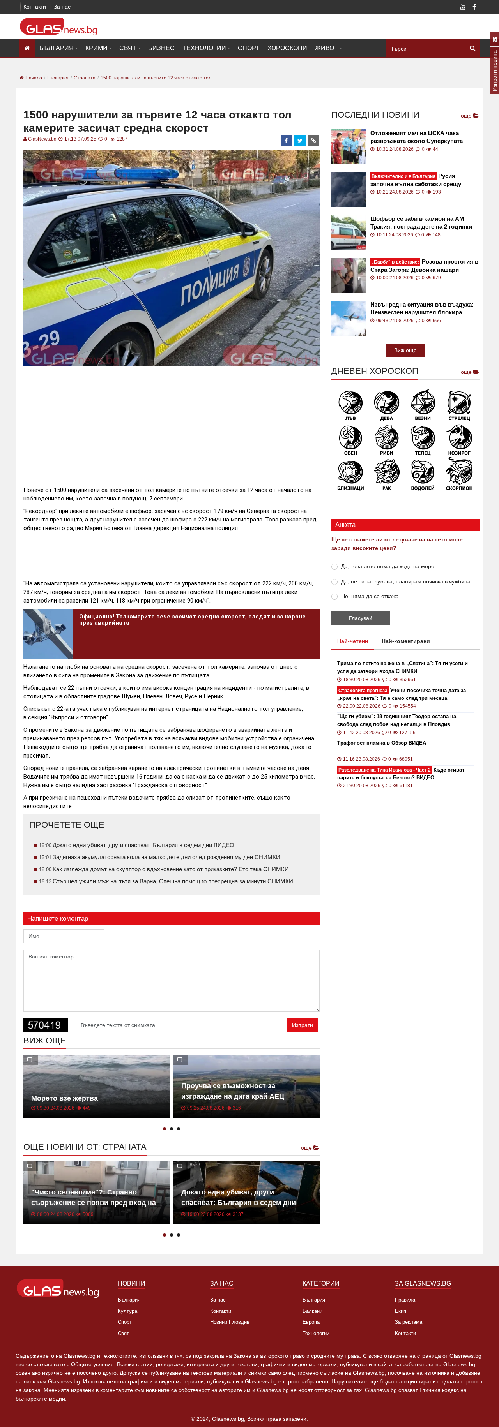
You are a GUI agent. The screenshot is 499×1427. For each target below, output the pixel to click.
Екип (400, 1311)
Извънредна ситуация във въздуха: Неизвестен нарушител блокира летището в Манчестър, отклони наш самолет (423, 308)
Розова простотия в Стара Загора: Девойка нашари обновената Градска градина (424, 265)
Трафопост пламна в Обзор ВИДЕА (381, 743)
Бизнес (161, 48)
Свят (127, 48)
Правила (405, 1300)
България (56, 48)
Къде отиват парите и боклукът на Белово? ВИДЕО (400, 773)
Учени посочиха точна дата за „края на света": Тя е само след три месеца (401, 694)
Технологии (204, 48)
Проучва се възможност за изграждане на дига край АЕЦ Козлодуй (232, 1096)
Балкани (312, 1311)
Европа (311, 1322)
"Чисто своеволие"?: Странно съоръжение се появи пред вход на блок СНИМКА (93, 1202)
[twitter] (300, 140)
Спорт (249, 48)
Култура (127, 1311)
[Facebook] (474, 8)
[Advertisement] (171, 423)
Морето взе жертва (64, 1098)
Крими (96, 48)
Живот (326, 48)
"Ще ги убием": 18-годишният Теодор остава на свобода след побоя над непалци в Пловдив (396, 720)
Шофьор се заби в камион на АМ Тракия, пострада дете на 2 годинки (421, 222)
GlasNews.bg (42, 139)
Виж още (405, 350)
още (307, 1148)
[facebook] (286, 140)
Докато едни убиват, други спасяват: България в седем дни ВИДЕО (238, 1202)
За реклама (408, 1322)
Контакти (34, 7)
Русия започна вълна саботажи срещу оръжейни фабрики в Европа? (415, 180)
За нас (62, 7)
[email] (314, 140)
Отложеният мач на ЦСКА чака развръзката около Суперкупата (416, 137)
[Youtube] (463, 8)
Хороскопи (287, 48)
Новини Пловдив (230, 1322)
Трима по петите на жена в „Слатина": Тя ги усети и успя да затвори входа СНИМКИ (402, 667)
